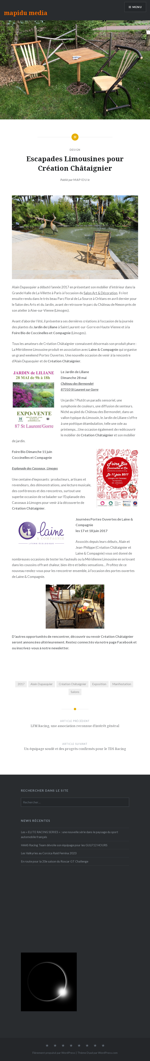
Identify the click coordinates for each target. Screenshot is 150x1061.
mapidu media (25, 13)
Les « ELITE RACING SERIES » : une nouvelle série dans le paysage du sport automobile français (69, 834)
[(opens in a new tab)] (45, 882)
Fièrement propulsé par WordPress (53, 1052)
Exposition (99, 684)
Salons (75, 692)
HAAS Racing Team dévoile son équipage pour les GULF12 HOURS (64, 845)
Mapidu (80, 179)
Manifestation (121, 684)
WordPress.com (108, 1052)
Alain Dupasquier (41, 684)
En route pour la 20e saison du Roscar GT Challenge (54, 861)
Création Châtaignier (72, 684)
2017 (21, 684)
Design (75, 149)
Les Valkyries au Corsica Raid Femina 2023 (49, 853)
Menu (137, 7)
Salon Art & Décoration (100, 293)
